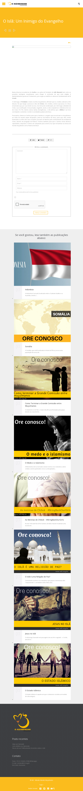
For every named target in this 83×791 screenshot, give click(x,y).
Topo (41, 785)
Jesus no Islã (30, 633)
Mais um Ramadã (18, 744)
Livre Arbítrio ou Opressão (21, 746)
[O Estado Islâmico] (42, 665)
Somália (28, 346)
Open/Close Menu (4, 4)
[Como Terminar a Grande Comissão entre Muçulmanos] (42, 378)
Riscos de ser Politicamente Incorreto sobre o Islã (28, 748)
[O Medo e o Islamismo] (42, 437)
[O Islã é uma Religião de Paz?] (42, 551)
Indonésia (29, 289)
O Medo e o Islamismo (34, 463)
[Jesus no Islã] (42, 608)
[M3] (42, 3)
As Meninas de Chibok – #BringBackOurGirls (44, 520)
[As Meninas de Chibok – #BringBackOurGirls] (42, 494)
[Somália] (42, 321)
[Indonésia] (42, 264)
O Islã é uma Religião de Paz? (37, 576)
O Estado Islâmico (33, 690)
